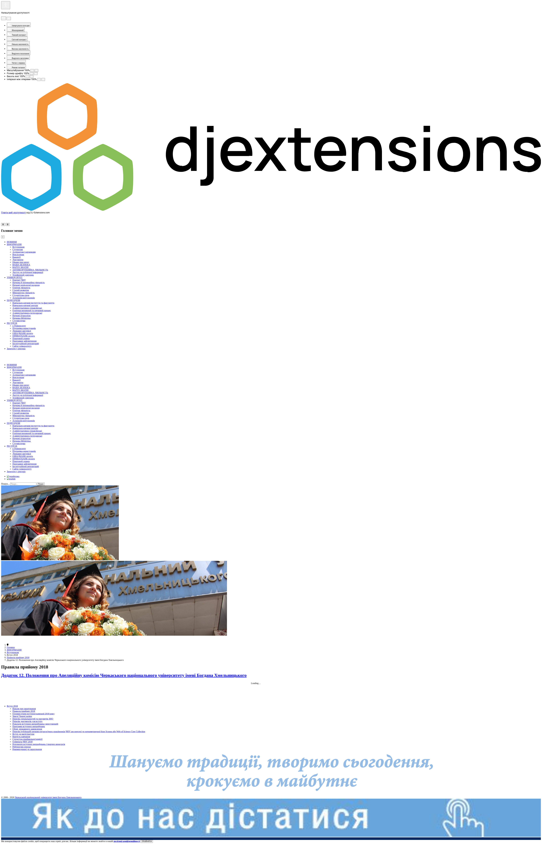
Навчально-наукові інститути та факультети (33, 303)
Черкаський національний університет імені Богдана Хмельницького (48, 797)
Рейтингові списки (21, 747)
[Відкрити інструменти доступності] (5, 5)
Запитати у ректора (16, 348)
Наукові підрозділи (21, 315)
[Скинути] (3, 18)
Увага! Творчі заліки (22, 716)
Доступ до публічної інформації (27, 272)
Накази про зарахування (24, 708)
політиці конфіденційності (127, 841)
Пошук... (5, 484)
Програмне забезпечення (24, 341)
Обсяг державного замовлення (27, 729)
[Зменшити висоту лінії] (27, 76)
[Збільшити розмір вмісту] (36, 70)
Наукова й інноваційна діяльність (28, 282)
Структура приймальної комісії (27, 739)
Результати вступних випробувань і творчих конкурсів (38, 744)
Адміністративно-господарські (27, 313)
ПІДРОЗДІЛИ (13, 300)
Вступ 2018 (12, 706)
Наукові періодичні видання (26, 285)
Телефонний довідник (23, 275)
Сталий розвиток (20, 290)
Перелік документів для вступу (27, 721)
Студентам (17, 249)
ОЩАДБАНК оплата (22, 333)
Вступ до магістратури (23, 734)
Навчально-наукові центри (25, 305)
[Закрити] (8, 18)
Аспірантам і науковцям (24, 252)
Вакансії (16, 257)
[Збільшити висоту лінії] (31, 76)
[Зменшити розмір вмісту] (32, 70)
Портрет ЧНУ (19, 280)
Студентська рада (20, 295)
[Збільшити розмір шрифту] (36, 73)
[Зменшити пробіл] (39, 79)
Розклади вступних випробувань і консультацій (35, 724)
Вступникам (18, 247)
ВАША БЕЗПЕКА (21, 265)
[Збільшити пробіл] (43, 79)
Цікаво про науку (20, 262)
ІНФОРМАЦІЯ (14, 244)
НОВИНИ (12, 242)
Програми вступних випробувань (28, 726)
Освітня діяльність (21, 287)
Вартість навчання (21, 736)
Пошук (40, 484)
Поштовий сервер (21, 338)
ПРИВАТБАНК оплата (23, 336)
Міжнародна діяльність (23, 293)
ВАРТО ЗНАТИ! (20, 267)
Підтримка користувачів (24, 328)
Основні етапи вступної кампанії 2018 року (33, 714)
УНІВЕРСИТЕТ (14, 277)
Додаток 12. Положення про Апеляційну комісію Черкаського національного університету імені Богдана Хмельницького (124, 675)
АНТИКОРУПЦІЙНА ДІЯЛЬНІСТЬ (30, 270)
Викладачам (18, 254)
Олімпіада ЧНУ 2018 (22, 741)
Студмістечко (18, 320)
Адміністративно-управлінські (27, 308)
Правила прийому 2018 (18, 657)
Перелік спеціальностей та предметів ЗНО (32, 719)
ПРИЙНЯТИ (147, 841)
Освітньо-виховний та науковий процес (31, 310)
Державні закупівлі (21, 331)
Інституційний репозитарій (25, 343)
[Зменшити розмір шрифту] (31, 73)
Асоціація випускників (23, 298)
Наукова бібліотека (21, 318)
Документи (17, 259)
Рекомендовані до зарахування (27, 749)
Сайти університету (22, 346)
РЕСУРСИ (12, 323)
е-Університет (19, 326)
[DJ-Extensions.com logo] (271, 210)
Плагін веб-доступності (13, 212)
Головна (11, 647)
